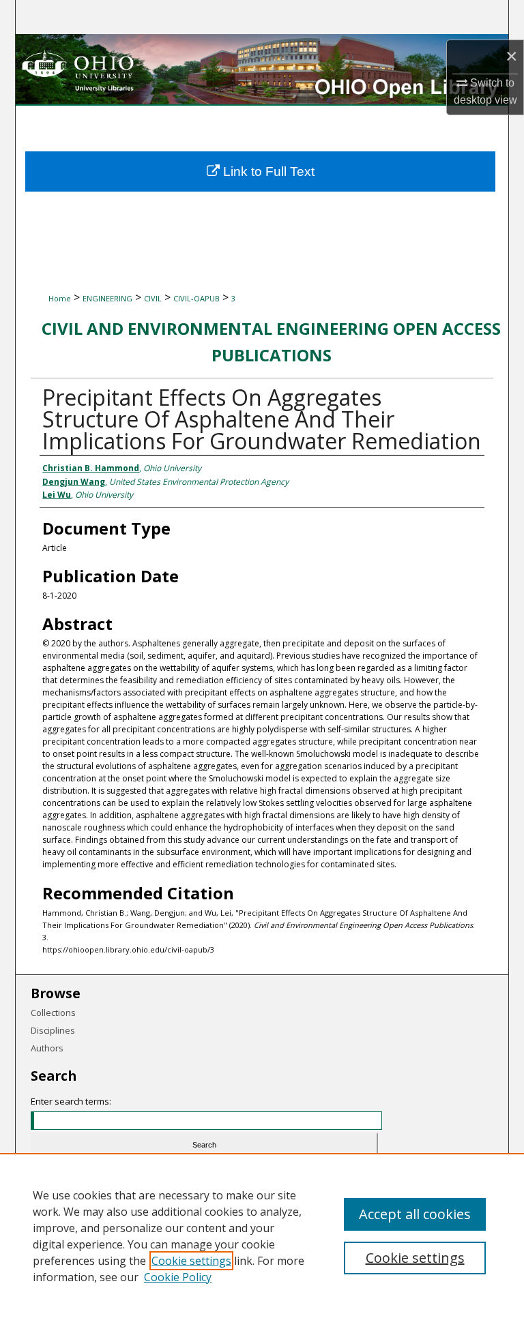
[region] (262, 1235)
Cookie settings (191, 1260)
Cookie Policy (178, 1277)
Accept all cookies (415, 1214)
